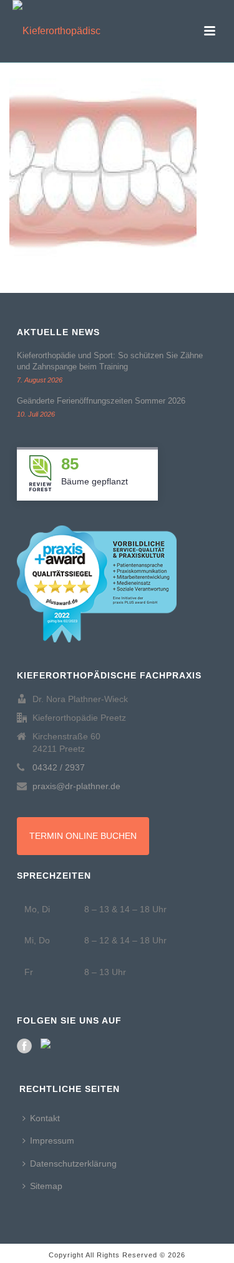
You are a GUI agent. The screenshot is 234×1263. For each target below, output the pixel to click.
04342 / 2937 (58, 767)
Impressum (52, 1140)
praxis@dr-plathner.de (76, 786)
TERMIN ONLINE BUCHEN (83, 836)
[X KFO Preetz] (48, 1046)
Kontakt (45, 1118)
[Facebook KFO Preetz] (24, 1046)
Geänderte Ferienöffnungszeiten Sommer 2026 (101, 400)
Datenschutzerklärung (73, 1163)
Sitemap (46, 1186)
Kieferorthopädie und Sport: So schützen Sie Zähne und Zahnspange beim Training (110, 361)
